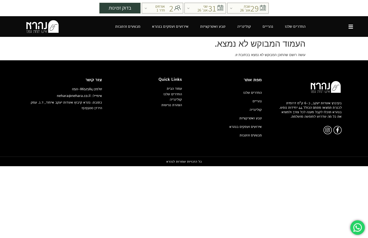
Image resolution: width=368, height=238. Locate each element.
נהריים (268, 26)
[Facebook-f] (338, 130)
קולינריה (244, 26)
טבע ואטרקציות (213, 26)
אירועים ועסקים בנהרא (170, 26)
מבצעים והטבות (127, 26)
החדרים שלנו (295, 26)
